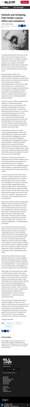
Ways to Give (6, 384)
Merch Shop (5, 378)
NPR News (18, 323)
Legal (4, 388)
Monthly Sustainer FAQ (8, 379)
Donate (25, 2)
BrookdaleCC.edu (7, 391)
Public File (5, 390)
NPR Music (8, 326)
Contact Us (5, 386)
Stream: (6, 7)
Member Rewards (7, 380)
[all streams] (28, 405)
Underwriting (6, 382)
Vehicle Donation (7, 381)
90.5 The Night (19, 7)
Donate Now (6, 377)
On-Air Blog (8, 323)
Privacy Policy (6, 387)
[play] (2, 405)
